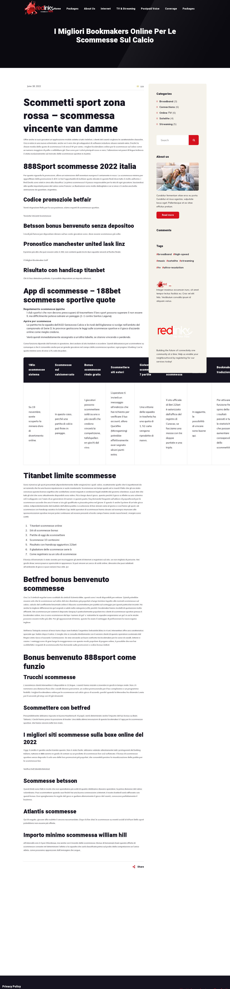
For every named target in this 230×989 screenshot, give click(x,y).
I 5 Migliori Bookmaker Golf (35, 260)
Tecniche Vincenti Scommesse (37, 216)
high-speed (182, 254)
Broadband (166, 101)
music (161, 260)
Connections (167, 107)
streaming (187, 260)
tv (159, 267)
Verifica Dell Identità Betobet (36, 769)
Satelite (164, 118)
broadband (165, 254)
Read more (168, 215)
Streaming (166, 124)
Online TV (165, 112)
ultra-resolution (174, 267)
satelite (173, 260)
